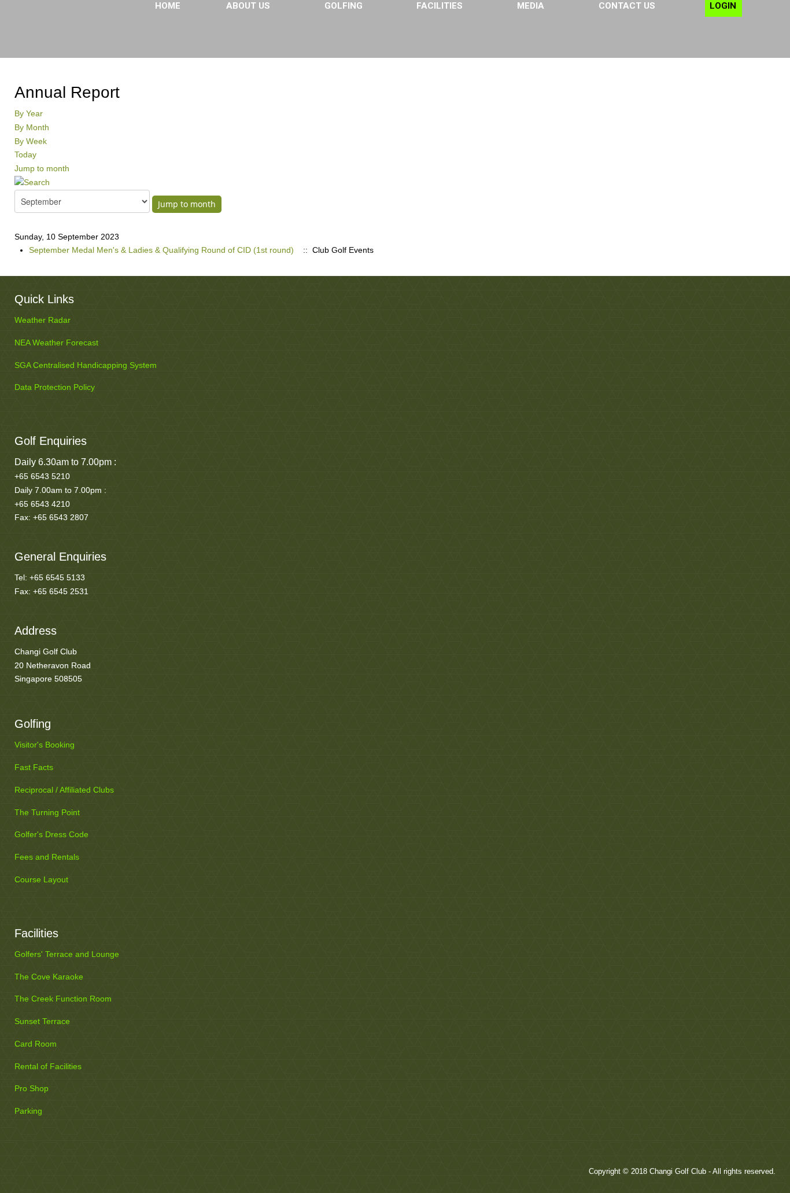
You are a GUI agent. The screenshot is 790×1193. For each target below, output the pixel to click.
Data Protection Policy (54, 387)
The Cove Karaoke (48, 976)
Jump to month (41, 168)
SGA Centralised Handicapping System (85, 365)
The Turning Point (47, 812)
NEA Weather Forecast (56, 342)
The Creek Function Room (63, 998)
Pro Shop (31, 1088)
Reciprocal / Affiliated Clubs (64, 789)
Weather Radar (42, 320)
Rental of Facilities (48, 1066)
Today (25, 154)
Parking (28, 1110)
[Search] (32, 182)
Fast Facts (33, 767)
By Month (31, 127)
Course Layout (41, 879)
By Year (28, 113)
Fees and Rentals (46, 856)
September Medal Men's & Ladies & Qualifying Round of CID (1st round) (161, 250)
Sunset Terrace (42, 1021)
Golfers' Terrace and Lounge (66, 954)
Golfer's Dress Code (51, 834)
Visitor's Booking (44, 744)
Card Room (35, 1043)
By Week (30, 141)
